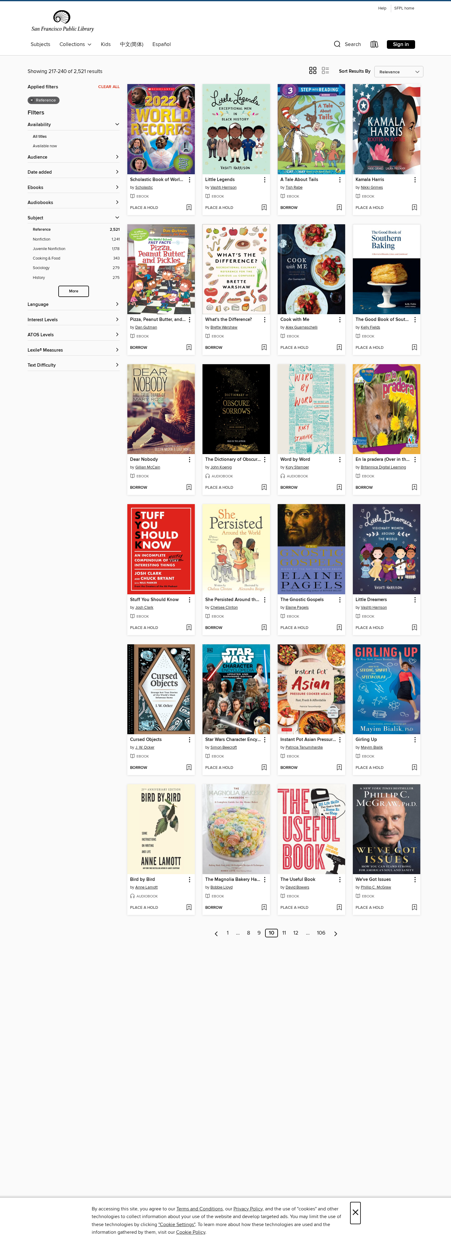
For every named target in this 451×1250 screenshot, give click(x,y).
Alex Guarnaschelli (302, 327)
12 (296, 933)
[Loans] (374, 46)
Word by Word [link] (295, 459)
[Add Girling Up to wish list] (414, 768)
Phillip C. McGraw (376, 887)
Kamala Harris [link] (370, 180)
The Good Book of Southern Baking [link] (384, 319)
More (73, 291)
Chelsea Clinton (224, 607)
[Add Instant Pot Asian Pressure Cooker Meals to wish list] (339, 768)
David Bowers (297, 887)
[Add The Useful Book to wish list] (339, 908)
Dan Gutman (146, 327)
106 (321, 933)
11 (284, 933)
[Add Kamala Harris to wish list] (414, 208)
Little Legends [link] (220, 180)
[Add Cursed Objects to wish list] (189, 768)
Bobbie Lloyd (221, 887)
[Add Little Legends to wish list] (264, 208)
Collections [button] (73, 44)
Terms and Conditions (199, 1209)
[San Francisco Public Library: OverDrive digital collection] (62, 21)
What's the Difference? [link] (228, 319)
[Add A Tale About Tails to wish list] (339, 208)
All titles (40, 136)
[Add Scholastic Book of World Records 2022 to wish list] (189, 208)
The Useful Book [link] (297, 879)
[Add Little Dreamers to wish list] (414, 628)
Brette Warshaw (223, 327)
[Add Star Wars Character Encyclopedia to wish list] (264, 768)
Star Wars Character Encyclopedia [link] (233, 740)
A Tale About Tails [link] (299, 180)
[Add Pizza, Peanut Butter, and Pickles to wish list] (189, 348)
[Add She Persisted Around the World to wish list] (264, 628)
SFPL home (404, 8)
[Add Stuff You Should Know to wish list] (189, 628)
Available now (45, 146)
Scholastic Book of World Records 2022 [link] (158, 180)
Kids (106, 44)
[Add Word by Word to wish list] (339, 488)
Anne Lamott (146, 887)
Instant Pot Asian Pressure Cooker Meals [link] (308, 740)
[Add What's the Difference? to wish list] (264, 348)
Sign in (401, 44)
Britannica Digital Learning (383, 467)
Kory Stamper (297, 467)
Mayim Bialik (372, 747)
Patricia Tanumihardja (304, 747)
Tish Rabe (294, 187)
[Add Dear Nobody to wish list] (189, 488)
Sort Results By (355, 71)
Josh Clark (144, 607)
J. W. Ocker (144, 747)
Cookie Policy (190, 1232)
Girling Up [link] (366, 740)
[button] (346, 46)
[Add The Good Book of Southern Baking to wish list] (414, 348)
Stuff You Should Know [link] (154, 600)
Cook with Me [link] (294, 319)
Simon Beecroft (223, 747)
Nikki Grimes (372, 187)
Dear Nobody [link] (144, 459)
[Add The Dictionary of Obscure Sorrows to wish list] (264, 488)
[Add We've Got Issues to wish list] (414, 908)
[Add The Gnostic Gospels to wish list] (339, 628)
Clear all (109, 87)
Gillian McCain (147, 467)
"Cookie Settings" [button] (176, 1224)
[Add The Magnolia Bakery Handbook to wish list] (264, 908)
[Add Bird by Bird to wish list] (189, 908)
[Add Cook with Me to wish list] (339, 348)
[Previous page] (216, 933)
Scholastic (144, 187)
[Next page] (336, 933)
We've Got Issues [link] (373, 879)
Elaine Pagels (297, 607)
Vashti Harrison (223, 187)
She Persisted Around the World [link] (233, 600)
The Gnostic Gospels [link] (302, 600)
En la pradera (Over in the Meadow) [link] (384, 459)
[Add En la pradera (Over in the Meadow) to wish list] (414, 488)
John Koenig (221, 467)
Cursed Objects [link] (146, 740)
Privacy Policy (248, 1209)
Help (382, 8)
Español (161, 44)
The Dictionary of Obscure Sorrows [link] (233, 459)
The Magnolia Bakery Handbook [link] (233, 879)
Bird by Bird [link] (142, 879)
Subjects (40, 44)
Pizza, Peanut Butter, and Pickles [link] (158, 319)
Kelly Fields (370, 327)
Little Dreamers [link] (371, 600)
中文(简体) (131, 44)
